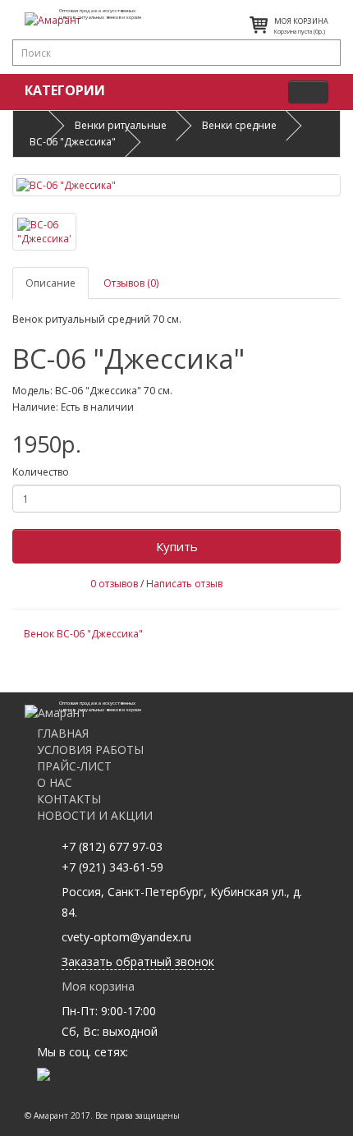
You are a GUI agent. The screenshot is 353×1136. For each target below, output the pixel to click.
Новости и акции (95, 815)
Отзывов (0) (130, 283)
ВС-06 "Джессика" (73, 142)
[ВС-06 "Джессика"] (176, 185)
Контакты (69, 799)
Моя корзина (98, 986)
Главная (63, 733)
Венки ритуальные (121, 125)
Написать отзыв (184, 584)
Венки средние (239, 125)
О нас (54, 782)
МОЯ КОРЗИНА (301, 21)
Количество (40, 472)
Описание (50, 283)
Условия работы (90, 749)
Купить (177, 546)
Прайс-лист (74, 766)
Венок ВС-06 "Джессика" (83, 634)
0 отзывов (114, 584)
